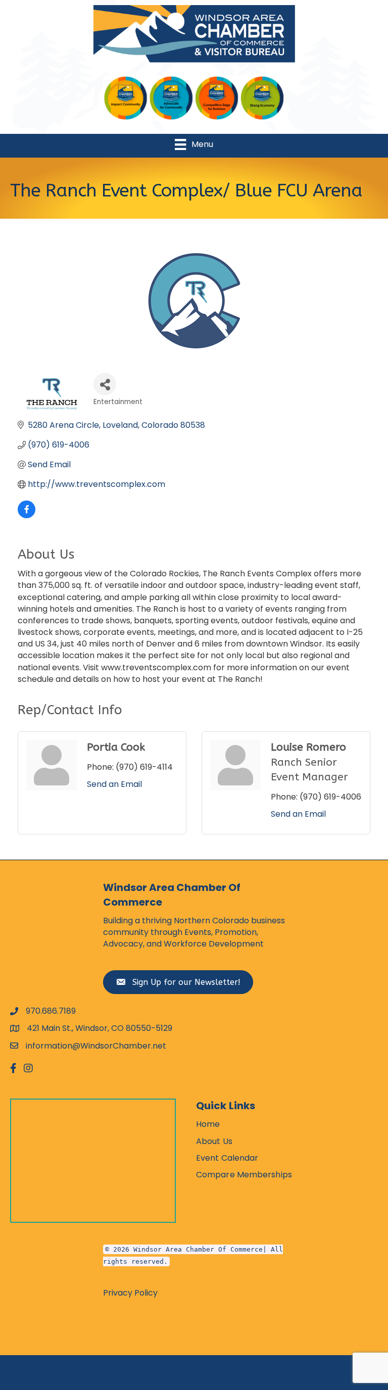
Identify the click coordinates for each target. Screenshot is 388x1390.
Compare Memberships (244, 1174)
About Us (214, 1141)
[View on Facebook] (26, 515)
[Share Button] (104, 384)
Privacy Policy (130, 1293)
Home (208, 1124)
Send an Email (114, 784)
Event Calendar (227, 1158)
